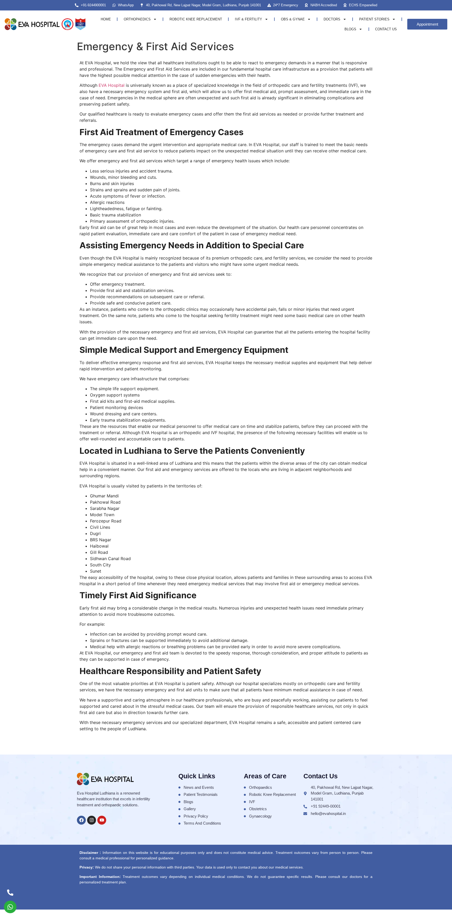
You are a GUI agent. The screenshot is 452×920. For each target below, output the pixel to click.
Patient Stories (374, 19)
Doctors (332, 19)
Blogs (350, 29)
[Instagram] (91, 820)
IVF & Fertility (248, 19)
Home (106, 19)
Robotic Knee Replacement (196, 19)
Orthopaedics (137, 19)
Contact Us (386, 29)
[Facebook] (81, 820)
